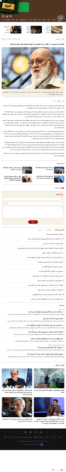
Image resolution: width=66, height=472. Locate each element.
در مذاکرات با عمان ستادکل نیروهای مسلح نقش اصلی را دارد (45, 239)
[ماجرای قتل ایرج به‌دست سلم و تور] (15, 30)
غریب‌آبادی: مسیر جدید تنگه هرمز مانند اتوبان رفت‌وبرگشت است (44, 257)
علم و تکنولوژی (23, 20)
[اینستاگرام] (30, 432)
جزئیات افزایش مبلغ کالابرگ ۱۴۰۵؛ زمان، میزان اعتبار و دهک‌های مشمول (27, 29)
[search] (11, 16)
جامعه (1, 20)
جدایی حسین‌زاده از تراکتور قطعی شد (52, 267)
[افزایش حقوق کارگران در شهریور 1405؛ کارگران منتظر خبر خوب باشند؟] (49, 378)
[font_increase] (62, 100)
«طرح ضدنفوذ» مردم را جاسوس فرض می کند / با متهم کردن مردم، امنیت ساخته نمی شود (17, 420)
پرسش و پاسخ (28, 437)
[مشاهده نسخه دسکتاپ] (7, 16)
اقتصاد (29, 20)
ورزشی (48, 20)
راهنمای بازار (7, 20)
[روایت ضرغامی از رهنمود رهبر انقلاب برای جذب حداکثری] (27, 170)
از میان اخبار (60, 164)
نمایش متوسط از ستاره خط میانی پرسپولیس (50, 262)
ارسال (33, 222)
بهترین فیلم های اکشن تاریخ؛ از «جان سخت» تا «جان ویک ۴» (45, 354)
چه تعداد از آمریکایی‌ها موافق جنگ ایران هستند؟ (44, 168)
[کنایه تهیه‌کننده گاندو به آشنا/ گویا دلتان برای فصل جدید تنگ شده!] (59, 179)
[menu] (3, 16)
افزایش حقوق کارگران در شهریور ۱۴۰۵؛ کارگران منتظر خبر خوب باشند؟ (49, 391)
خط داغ (61, 306)
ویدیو (13, 20)
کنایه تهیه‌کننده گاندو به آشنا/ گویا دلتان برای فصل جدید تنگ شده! (45, 177)
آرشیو (46, 437)
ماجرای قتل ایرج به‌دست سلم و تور (6, 29)
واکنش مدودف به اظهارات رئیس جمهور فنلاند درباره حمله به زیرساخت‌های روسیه (40, 248)
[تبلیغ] (33, 7)
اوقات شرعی (18, 437)
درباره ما (59, 437)
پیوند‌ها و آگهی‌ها (38, 437)
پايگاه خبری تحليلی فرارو (29, 441)
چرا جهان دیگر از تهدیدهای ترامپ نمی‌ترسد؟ (50, 347)
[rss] (41, 432)
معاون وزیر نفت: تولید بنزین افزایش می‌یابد (49, 280)
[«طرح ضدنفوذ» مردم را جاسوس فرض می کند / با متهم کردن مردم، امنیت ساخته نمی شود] (17, 407)
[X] (36, 432)
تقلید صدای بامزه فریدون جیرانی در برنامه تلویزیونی (47, 294)
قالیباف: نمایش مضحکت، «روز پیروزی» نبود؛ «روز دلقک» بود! (46, 285)
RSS (5, 437)
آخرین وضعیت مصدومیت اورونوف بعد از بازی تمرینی (48, 276)
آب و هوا (11, 437)
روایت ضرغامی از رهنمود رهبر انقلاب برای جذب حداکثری (12, 168)
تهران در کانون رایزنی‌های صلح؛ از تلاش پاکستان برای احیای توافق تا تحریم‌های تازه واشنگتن (12, 178)
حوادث (44, 20)
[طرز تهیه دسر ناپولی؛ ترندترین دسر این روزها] (56, 30)
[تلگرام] (25, 432)
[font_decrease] (54, 100)
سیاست (53, 20)
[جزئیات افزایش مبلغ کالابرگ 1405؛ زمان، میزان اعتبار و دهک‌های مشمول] (36, 30)
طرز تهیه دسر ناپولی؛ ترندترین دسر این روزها (47, 29)
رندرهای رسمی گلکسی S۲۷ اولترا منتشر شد (51, 271)
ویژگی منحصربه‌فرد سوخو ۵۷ (55, 234)
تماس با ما (52, 437)
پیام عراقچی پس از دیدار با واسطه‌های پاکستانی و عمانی (47, 299)
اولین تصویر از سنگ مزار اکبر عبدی (53, 243)
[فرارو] (60, 18)
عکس (17, 20)
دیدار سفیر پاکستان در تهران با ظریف (52, 253)
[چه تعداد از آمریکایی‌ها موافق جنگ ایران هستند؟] (59, 170)
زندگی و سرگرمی (37, 20)
